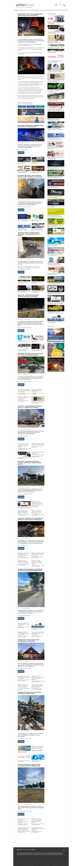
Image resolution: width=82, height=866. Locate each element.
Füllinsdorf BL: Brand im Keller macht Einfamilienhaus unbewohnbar (28, 640)
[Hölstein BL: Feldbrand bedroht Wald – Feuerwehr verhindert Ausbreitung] (31, 308)
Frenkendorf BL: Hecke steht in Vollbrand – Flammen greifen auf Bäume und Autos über (30, 176)
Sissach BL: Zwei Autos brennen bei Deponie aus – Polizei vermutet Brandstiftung (30, 354)
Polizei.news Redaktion (26, 37)
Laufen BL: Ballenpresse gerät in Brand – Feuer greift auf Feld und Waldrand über (29, 765)
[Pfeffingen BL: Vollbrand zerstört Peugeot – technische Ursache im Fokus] (31, 712)
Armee (58, 10)
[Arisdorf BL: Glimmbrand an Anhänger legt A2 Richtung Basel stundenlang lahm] (31, 134)
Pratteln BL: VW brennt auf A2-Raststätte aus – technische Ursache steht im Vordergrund (31, 519)
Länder (30, 10)
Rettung (54, 10)
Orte (28, 10)
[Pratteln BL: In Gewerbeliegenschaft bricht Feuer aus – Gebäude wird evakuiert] (31, 418)
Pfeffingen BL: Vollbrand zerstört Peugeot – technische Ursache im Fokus (30, 693)
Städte (25, 10)
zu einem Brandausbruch (29, 666)
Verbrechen (37, 10)
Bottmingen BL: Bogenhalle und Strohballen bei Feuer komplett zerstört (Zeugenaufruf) (30, 570)
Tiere (60, 10)
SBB (43, 10)
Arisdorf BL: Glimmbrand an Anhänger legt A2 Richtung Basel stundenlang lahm (31, 126)
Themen (33, 10)
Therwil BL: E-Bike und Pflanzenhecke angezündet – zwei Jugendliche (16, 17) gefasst (29, 234)
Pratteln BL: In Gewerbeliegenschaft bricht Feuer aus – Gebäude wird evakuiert (30, 406)
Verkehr (40, 10)
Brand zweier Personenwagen (24, 379)
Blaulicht (62, 10)
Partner (66, 10)
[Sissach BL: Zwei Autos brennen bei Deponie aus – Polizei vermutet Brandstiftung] (31, 364)
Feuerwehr (51, 10)
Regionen (19, 10)
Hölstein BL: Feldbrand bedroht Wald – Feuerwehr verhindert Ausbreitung (29, 295)
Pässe (45, 10)
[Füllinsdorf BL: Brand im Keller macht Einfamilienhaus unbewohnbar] (31, 651)
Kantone (22, 10)
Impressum (19, 849)
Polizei (48, 10)
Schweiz (15, 10)
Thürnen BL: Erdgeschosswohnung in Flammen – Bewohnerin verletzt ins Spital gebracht (29, 463)
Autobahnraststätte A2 (33, 541)
